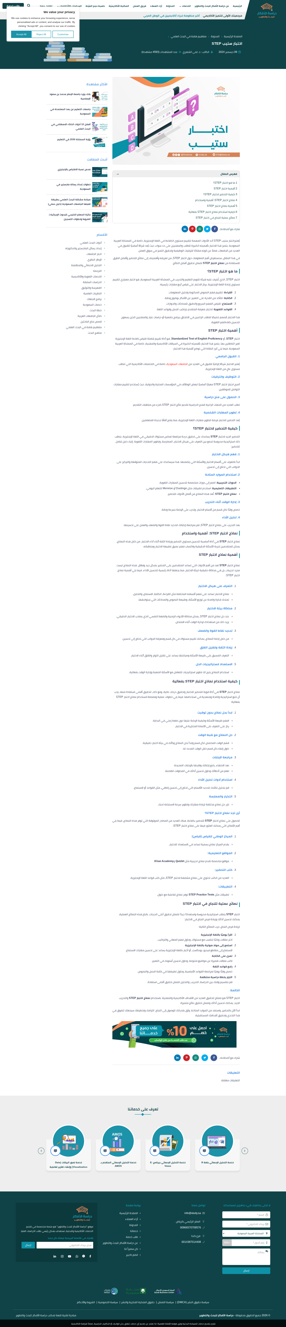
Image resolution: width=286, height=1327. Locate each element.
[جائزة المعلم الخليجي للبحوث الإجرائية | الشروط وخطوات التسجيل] (76, 217)
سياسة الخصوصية (108, 1302)
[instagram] (62, 1256)
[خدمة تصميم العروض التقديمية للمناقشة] (68, 1155)
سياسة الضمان (166, 1302)
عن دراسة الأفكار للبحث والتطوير (212, 6)
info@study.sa (192, 1213)
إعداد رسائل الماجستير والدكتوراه (83, 248)
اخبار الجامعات (94, 254)
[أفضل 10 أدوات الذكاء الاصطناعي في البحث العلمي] (76, 126)
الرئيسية (237, 6)
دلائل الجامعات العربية (90, 316)
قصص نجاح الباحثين (91, 321)
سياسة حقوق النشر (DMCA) (193, 1302)
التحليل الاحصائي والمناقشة (86, 265)
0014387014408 (191, 1241)
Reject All (41, 34)
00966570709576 (190, 1227)
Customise (63, 34)
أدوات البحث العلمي (91, 242)
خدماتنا (134, 1231)
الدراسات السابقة (92, 282)
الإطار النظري (94, 259)
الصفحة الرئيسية (128, 1213)
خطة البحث (96, 310)
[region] (43, 24)
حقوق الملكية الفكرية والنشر (137, 1302)
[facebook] (90, 1256)
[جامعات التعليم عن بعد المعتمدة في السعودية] (76, 111)
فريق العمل (139, 6)
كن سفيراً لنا (131, 1248)
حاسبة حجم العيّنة (95, 6)
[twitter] (83, 1256)
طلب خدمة (132, 1237)
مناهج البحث (95, 332)
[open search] (28, 6)
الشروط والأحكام (86, 1302)
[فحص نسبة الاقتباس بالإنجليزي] (76, 172)
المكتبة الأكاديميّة (119, 6)
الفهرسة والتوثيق (91, 287)
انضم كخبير (132, 1254)
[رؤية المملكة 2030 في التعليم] (76, 142)
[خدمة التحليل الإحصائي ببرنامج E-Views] (217, 1155)
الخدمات (186, 6)
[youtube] (70, 1256)
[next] (41, 1151)
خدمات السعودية (92, 304)
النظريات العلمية (92, 293)
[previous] (244, 1151)
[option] (217, 1146)
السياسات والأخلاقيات (71, 6)
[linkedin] (55, 1256)
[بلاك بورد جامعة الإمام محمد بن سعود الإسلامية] (76, 96)
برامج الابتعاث (94, 299)
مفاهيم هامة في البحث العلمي (84, 327)
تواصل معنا (46, 6)
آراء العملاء (156, 6)
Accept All (21, 34)
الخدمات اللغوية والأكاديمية (86, 276)
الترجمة (97, 270)
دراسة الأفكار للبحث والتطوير (216, 1315)
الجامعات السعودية (177, 364)
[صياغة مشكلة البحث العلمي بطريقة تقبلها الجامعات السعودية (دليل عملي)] (76, 202)
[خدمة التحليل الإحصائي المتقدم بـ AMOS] (167, 1155)
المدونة (170, 6)
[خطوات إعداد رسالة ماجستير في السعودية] (76, 187)
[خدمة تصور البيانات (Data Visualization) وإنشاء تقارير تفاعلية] (118, 1155)
